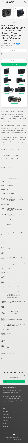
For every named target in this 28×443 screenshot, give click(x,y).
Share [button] (3, 358)
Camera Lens (6, 414)
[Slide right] (16, 22)
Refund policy (22, 437)
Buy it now (14, 64)
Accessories (5, 420)
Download (5, 423)
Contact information (18, 439)
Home (4, 408)
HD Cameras (5, 411)
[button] (2, 2)
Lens (2, 47)
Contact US (5, 426)
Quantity (2, 53)
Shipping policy (10, 439)
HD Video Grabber (7, 417)
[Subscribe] (23, 381)
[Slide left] (11, 22)
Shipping (2, 45)
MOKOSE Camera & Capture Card (12, 437)
